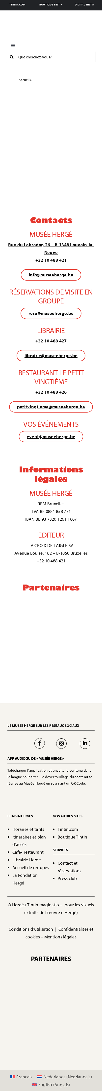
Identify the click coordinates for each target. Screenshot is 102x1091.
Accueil (24, 80)
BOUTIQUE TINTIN (51, 4)
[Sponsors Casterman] (28, 599)
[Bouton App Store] (30, 792)
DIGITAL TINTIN (85, 4)
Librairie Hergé (26, 860)
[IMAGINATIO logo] (74, 600)
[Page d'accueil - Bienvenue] (51, 27)
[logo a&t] (28, 662)
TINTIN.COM (17, 4)
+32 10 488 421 (51, 260)
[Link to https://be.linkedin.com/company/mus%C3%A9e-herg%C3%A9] (85, 743)
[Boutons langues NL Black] (54, 44)
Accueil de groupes (30, 867)
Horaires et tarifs (28, 829)
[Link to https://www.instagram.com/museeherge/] (61, 743)
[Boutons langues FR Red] (38, 44)
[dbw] (73, 617)
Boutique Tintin (72, 837)
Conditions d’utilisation (31, 929)
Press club (67, 878)
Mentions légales (60, 937)
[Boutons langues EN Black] (71, 44)
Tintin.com (68, 829)
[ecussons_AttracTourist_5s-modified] (73, 639)
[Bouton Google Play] (67, 792)
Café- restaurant (28, 852)
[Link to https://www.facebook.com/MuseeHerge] (39, 743)
